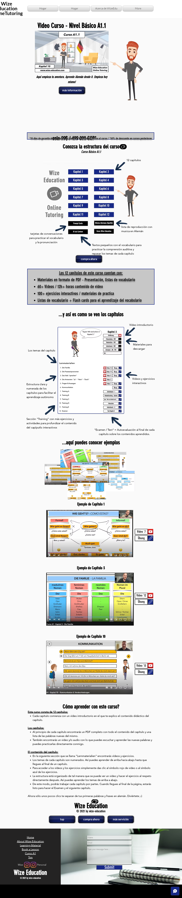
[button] (141, 531)
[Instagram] (33, 865)
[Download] (150, 538)
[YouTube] (150, 531)
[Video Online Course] (123, 146)
